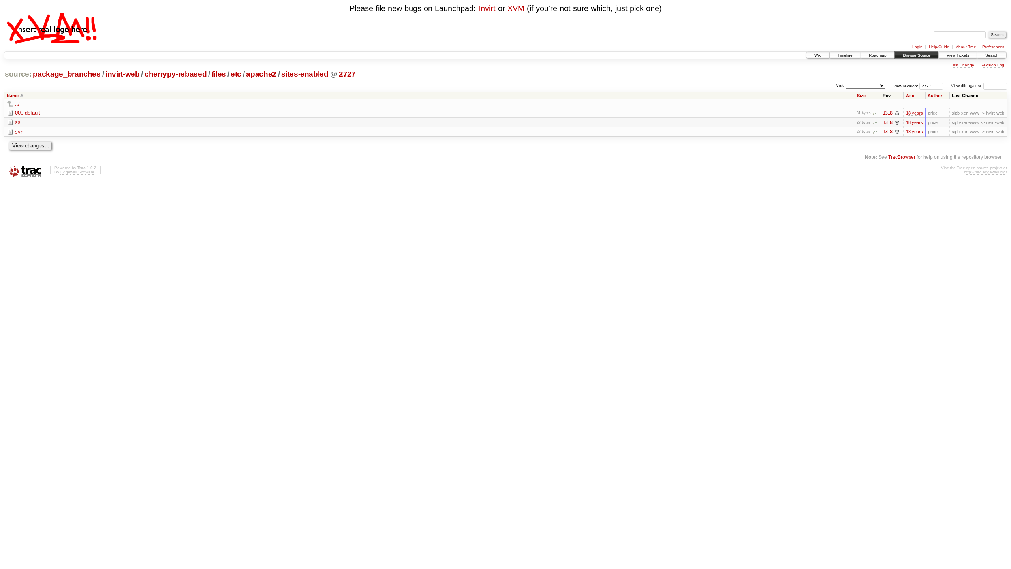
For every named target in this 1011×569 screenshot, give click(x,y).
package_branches (67, 74)
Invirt (487, 8)
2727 (347, 74)
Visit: (840, 85)
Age (910, 95)
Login (917, 47)
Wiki (817, 55)
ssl (18, 122)
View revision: (905, 85)
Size (861, 95)
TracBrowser (901, 157)
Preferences (993, 47)
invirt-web (122, 74)
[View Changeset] (897, 113)
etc (236, 74)
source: (18, 74)
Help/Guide (939, 47)
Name (13, 95)
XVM (515, 8)
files (219, 74)
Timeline (845, 55)
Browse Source (916, 55)
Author (935, 95)
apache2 (261, 74)
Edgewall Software (77, 172)
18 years (914, 113)
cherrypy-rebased (176, 74)
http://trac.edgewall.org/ (985, 172)
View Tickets (958, 55)
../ (17, 104)
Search (991, 55)
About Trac (966, 47)
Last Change (962, 65)
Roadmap (878, 55)
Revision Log (992, 65)
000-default (27, 113)
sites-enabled (305, 74)
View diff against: (967, 85)
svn (19, 132)
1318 (887, 113)
